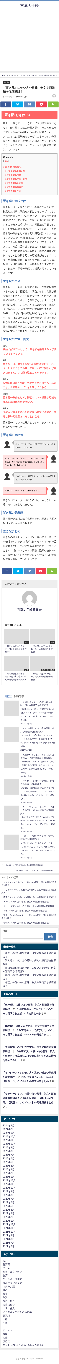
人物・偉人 (9, 1308)
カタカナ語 (9, 1286)
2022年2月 (8, 1217)
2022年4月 (8, 1209)
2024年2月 (8, 1129)
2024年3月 (8, 1125)
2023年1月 (8, 1177)
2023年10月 (9, 1144)
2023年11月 (9, 1140)
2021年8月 (8, 1239)
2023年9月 (8, 1147)
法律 (5, 1337)
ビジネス (7, 1330)
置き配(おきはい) (12, 167)
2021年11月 (9, 1228)
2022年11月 (9, 1184)
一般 (5, 1319)
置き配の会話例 (14, 183)
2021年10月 (9, 1231)
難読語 (6, 1315)
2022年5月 (8, 1206)
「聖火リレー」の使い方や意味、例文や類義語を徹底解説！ (24, 865)
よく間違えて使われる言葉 (17, 1312)
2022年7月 (8, 1198)
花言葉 (6, 1264)
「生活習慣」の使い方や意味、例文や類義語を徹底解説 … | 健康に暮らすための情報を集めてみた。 (29, 1055)
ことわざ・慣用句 (12, 1279)
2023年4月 (8, 1166)
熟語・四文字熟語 (12, 1271)
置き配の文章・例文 (16, 179)
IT (4, 1326)
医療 (5, 1334)
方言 (5, 1260)
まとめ (6, 1268)
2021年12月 (9, 1224)
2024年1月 (8, 1133)
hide (6, 161)
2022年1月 (8, 1220)
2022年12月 (9, 1180)
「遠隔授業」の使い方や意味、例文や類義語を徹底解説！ (35, 870)
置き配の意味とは (15, 171)
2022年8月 (8, 1195)
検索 (5, 931)
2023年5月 (8, 1162)
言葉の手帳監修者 (29, 609)
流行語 (6, 82)
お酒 (5, 1275)
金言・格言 (9, 1301)
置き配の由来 (13, 175)
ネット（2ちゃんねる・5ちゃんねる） (23, 1345)
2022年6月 (8, 1202)
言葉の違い (9, 1304)
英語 (5, 1323)
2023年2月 (8, 1173)
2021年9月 (8, 1235)
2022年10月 (9, 1187)
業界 (5, 1293)
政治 (5, 1297)
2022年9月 (8, 1191)
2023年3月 (8, 1169)
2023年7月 (8, 1155)
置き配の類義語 (14, 187)
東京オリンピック (12, 1282)
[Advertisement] (29, 41)
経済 (5, 1290)
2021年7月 (8, 1242)
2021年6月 (8, 1246)
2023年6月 (8, 1158)
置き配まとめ (13, 191)
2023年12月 (9, 1136)
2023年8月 (8, 1151)
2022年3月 (8, 1213)
